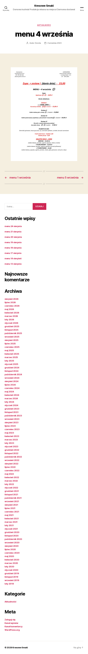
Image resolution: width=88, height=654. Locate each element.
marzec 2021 (11, 522)
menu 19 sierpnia (13, 242)
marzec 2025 (11, 357)
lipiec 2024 (10, 385)
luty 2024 (9, 402)
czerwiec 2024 (12, 388)
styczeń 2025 (11, 364)
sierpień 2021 (11, 505)
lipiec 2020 (10, 549)
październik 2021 (13, 498)
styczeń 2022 (11, 487)
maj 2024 (9, 391)
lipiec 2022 (10, 467)
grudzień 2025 (12, 326)
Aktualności (44, 25)
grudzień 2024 (12, 367)
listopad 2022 (11, 453)
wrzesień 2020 (12, 542)
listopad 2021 (11, 494)
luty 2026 (9, 319)
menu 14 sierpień (13, 258)
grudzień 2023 (12, 409)
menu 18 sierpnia (13, 248)
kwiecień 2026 (12, 313)
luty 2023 (9, 443)
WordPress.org (12, 630)
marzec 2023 (11, 439)
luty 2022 (9, 484)
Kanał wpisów (11, 623)
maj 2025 (9, 350)
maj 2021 (9, 515)
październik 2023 (13, 415)
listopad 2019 (11, 577)
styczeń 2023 (11, 446)
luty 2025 (9, 361)
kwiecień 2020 (12, 560)
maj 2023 (9, 433)
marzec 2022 (11, 481)
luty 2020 (9, 566)
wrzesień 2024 (12, 378)
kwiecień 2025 (12, 354)
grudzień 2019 (12, 573)
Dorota (38, 43)
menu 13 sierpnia (13, 264)
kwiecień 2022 (12, 477)
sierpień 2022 (11, 463)
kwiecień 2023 (12, 436)
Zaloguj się (10, 619)
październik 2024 (13, 374)
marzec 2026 (11, 316)
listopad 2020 (12, 535)
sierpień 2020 (12, 546)
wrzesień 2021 (12, 501)
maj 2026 (9, 309)
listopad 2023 (11, 412)
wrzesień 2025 (12, 337)
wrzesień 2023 (12, 419)
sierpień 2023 (11, 422)
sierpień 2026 (11, 299)
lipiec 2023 (10, 426)
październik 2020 (13, 539)
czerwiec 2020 (12, 553)
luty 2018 (9, 584)
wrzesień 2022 (12, 460)
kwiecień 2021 (12, 518)
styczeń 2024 (11, 405)
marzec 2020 (11, 563)
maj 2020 (9, 556)
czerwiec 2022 (12, 470)
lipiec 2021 (10, 508)
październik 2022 (13, 457)
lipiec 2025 (10, 343)
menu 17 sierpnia (13, 253)
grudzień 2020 (12, 532)
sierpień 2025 (11, 340)
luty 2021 (9, 525)
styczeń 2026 (11, 323)
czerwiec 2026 (12, 306)
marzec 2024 (11, 398)
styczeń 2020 (11, 570)
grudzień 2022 (12, 450)
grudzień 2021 (12, 491)
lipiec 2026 (10, 302)
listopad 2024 (11, 371)
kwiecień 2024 (12, 395)
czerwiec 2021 (12, 511)
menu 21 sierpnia (13, 231)
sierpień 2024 (11, 381)
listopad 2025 (11, 330)
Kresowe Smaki (44, 5)
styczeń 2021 (11, 529)
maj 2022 (9, 474)
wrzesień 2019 (12, 580)
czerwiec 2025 (12, 347)
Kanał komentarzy (14, 626)
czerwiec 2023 (12, 429)
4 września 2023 (54, 43)
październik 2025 (13, 333)
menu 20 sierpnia (13, 237)
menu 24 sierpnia (13, 226)
